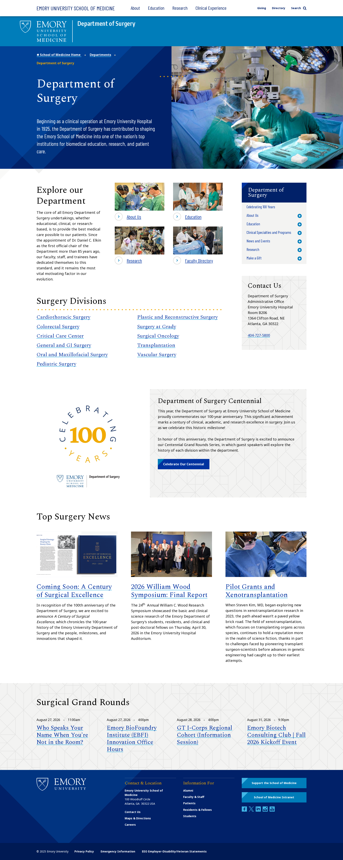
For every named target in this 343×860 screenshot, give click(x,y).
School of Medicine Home (60, 55)
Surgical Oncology (158, 336)
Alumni (188, 790)
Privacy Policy (84, 851)
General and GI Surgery (64, 345)
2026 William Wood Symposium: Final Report (169, 591)
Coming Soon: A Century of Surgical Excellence (74, 591)
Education (156, 8)
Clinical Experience (211, 8)
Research (180, 8)
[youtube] (272, 810)
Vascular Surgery (156, 355)
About (135, 8)
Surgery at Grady (156, 327)
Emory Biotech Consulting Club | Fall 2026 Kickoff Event (276, 735)
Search (296, 8)
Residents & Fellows (197, 810)
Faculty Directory (193, 260)
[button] (274, 193)
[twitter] (252, 810)
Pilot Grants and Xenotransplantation (256, 591)
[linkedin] (259, 810)
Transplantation (156, 345)
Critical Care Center (60, 336)
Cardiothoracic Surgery (63, 317)
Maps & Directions (138, 818)
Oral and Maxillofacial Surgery (72, 355)
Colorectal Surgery (58, 327)
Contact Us (133, 812)
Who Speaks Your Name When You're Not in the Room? (62, 735)
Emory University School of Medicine (76, 8)
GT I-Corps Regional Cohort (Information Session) (204, 735)
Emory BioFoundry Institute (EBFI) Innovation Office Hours (132, 738)
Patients (189, 803)
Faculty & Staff (193, 797)
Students (189, 816)
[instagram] (266, 810)
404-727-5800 (259, 335)
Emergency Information (118, 851)
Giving (261, 8)
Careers (130, 824)
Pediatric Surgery (56, 364)
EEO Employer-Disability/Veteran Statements (174, 851)
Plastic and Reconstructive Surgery (177, 317)
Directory (278, 8)
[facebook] (245, 810)
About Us (134, 217)
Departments (100, 55)
